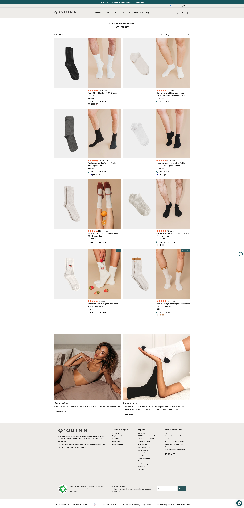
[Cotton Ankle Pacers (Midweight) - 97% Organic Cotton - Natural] (158, 245)
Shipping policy (166, 505)
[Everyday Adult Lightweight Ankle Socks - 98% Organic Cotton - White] (163, 175)
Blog (147, 12)
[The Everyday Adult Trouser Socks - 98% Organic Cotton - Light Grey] (97, 175)
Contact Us (116, 433)
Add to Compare (98, 101)
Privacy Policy (116, 442)
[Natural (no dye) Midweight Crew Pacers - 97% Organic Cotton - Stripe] (160, 315)
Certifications (143, 450)
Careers (141, 469)
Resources (136, 12)
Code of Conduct (144, 447)
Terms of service (152, 505)
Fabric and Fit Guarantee (146, 439)
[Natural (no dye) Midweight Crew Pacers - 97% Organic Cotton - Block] (163, 315)
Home (111, 23)
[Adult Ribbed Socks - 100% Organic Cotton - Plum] (97, 104)
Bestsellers (127, 23)
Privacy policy (139, 505)
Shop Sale (60, 411)
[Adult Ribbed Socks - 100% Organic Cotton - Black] (91, 104)
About (125, 12)
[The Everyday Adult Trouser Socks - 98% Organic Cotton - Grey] (99, 175)
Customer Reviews (144, 461)
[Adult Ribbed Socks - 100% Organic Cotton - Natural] (89, 104)
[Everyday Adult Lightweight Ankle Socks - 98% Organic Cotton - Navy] (158, 175)
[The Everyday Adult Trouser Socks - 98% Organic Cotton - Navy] (91, 175)
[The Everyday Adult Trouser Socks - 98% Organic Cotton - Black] (94, 175)
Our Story (141, 433)
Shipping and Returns (119, 436)
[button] (93, 90)
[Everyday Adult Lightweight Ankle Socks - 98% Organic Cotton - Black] (160, 175)
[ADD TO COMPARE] (89, 105)
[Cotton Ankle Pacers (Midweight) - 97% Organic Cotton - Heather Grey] (163, 245)
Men (108, 12)
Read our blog (143, 464)
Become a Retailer (144, 458)
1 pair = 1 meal (142, 444)
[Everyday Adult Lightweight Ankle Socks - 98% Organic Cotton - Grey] (165, 175)
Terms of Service (117, 444)
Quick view (104, 86)
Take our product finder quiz (175, 450)
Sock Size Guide (170, 447)
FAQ (166, 433)
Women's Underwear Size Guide (173, 437)
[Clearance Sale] (87, 367)
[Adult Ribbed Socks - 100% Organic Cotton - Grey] (94, 104)
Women (98, 12)
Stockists (141, 467)
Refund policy (128, 505)
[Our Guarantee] (156, 367)
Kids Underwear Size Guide (174, 444)
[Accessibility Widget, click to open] (241, 254)
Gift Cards (115, 439)
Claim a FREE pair (144, 442)
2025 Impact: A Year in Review (148, 436)
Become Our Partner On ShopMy (146, 454)
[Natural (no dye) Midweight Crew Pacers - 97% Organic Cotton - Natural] (158, 315)
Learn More (129, 414)
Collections (118, 23)
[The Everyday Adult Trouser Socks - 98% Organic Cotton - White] (89, 175)
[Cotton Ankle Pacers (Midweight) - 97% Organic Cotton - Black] (160, 245)
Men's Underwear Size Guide (174, 441)
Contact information (181, 505)
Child (116, 12)
